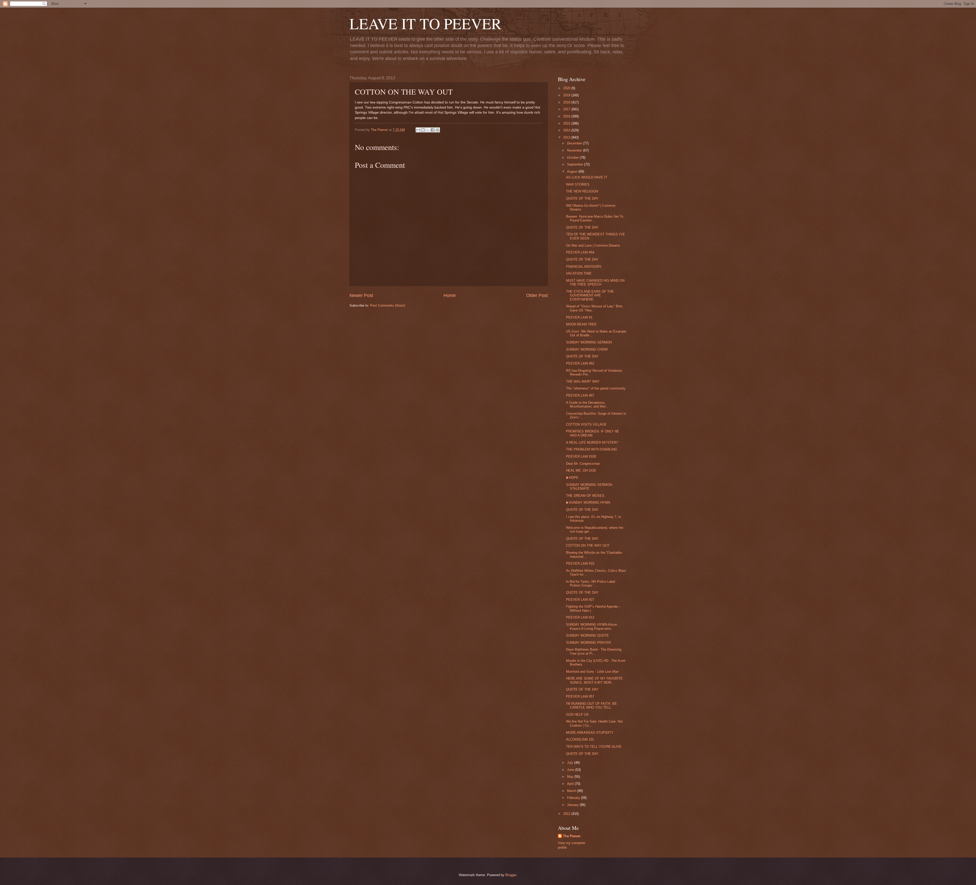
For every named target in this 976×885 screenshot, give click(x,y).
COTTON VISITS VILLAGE (586, 424)
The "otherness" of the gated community (596, 388)
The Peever (572, 836)
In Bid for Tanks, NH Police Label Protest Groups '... (590, 583)
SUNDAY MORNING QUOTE (587, 635)
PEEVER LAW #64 (580, 252)
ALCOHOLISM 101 (580, 739)
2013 (567, 137)
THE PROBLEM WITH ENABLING (591, 449)
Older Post (537, 295)
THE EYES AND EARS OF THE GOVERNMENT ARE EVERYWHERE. (590, 295)
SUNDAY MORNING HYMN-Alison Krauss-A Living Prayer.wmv (591, 626)
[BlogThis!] (422, 129)
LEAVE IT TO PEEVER (425, 23)
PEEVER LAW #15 (580, 563)
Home (450, 295)
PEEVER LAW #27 (580, 600)
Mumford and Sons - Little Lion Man (592, 671)
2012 (567, 814)
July (570, 762)
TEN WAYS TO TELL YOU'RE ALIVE (593, 746)
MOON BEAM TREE (581, 324)
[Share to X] (427, 129)
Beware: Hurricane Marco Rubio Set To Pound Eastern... (594, 218)
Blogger (510, 875)
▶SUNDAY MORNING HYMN (588, 502)
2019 (567, 95)
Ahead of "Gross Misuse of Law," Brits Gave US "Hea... (594, 308)
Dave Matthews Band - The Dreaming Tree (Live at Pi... (593, 651)
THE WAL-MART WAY (583, 381)
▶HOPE (572, 477)
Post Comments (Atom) (387, 305)
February (574, 798)
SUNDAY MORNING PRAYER (588, 642)
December (575, 143)
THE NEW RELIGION (582, 191)
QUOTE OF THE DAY (582, 198)
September (575, 164)
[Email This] (418, 129)
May (570, 776)
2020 (567, 88)
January (573, 805)
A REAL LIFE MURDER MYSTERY (592, 442)
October (573, 157)
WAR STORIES (577, 184)
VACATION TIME (579, 273)
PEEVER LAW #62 (580, 363)
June (571, 770)
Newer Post (361, 295)
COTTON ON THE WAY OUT (587, 545)
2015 (567, 123)
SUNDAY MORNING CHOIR (587, 349)
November (575, 150)
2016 (567, 116)
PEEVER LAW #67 (580, 395)
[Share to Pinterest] (437, 129)
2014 (567, 130)
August (572, 171)
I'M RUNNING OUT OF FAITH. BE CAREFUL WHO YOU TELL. (591, 705)
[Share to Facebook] (432, 129)
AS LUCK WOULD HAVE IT (586, 177)
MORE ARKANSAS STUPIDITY (590, 732)
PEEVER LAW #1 (579, 317)
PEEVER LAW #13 (580, 617)
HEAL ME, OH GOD (581, 470)
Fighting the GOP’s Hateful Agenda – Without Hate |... (593, 608)
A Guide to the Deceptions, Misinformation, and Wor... (587, 404)
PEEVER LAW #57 (580, 696)
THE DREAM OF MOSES (585, 496)
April (571, 784)
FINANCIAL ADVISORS (583, 266)
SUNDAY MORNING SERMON (589, 342)
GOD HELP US (577, 714)
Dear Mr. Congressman (583, 464)
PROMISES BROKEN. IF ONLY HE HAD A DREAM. (592, 433)
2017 (567, 109)
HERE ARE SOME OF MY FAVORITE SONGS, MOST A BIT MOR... (594, 680)
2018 (567, 102)
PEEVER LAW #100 (581, 456)
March (572, 791)
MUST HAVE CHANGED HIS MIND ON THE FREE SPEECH (595, 282)
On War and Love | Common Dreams (593, 245)
